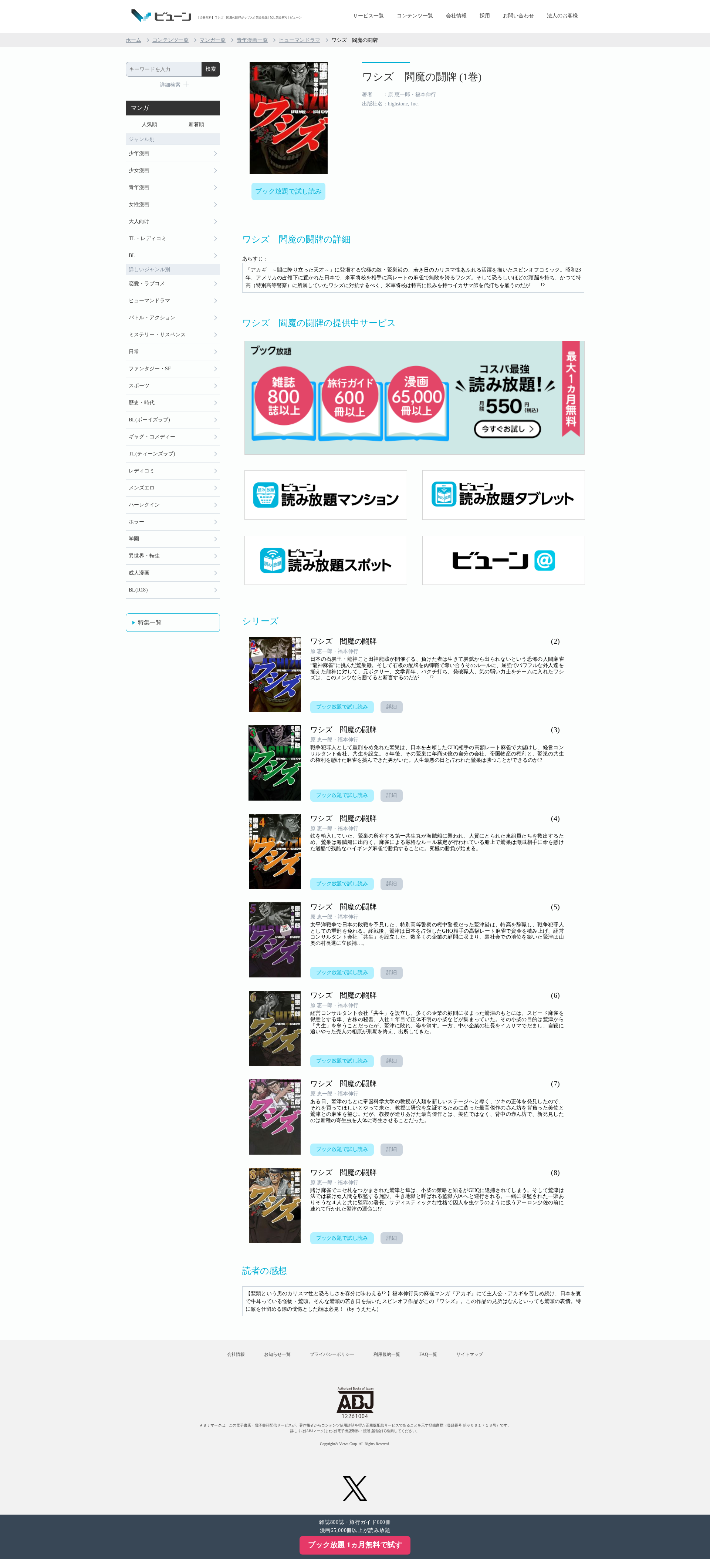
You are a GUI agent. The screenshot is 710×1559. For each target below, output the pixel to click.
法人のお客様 (562, 15)
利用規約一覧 (386, 1354)
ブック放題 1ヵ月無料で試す (355, 1545)
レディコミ (142, 471)
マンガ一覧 (213, 40)
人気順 (149, 124)
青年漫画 (139, 187)
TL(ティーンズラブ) (152, 454)
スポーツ (139, 385)
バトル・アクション (152, 317)
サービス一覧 (368, 15)
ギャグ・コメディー (152, 437)
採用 (485, 15)
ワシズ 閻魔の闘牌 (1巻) (421, 77)
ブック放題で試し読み (288, 191)
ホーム (133, 40)
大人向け (139, 221)
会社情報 (456, 15)
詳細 (391, 707)
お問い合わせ (518, 15)
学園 (134, 539)
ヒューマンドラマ (299, 40)
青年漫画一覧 (252, 40)
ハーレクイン (144, 505)
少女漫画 (139, 170)
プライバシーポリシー (332, 1354)
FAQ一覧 (428, 1354)
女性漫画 (139, 204)
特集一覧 (150, 622)
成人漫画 (139, 573)
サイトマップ (469, 1354)
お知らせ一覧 (277, 1354)
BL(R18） (140, 590)
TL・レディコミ (147, 238)
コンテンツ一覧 (415, 15)
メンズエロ (142, 488)
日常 (134, 351)
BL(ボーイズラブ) (149, 419)
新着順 (196, 124)
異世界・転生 (144, 556)
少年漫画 (139, 153)
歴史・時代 (142, 402)
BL (132, 255)
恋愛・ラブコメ (147, 283)
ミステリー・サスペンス (157, 334)
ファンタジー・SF (150, 368)
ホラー (136, 522)
